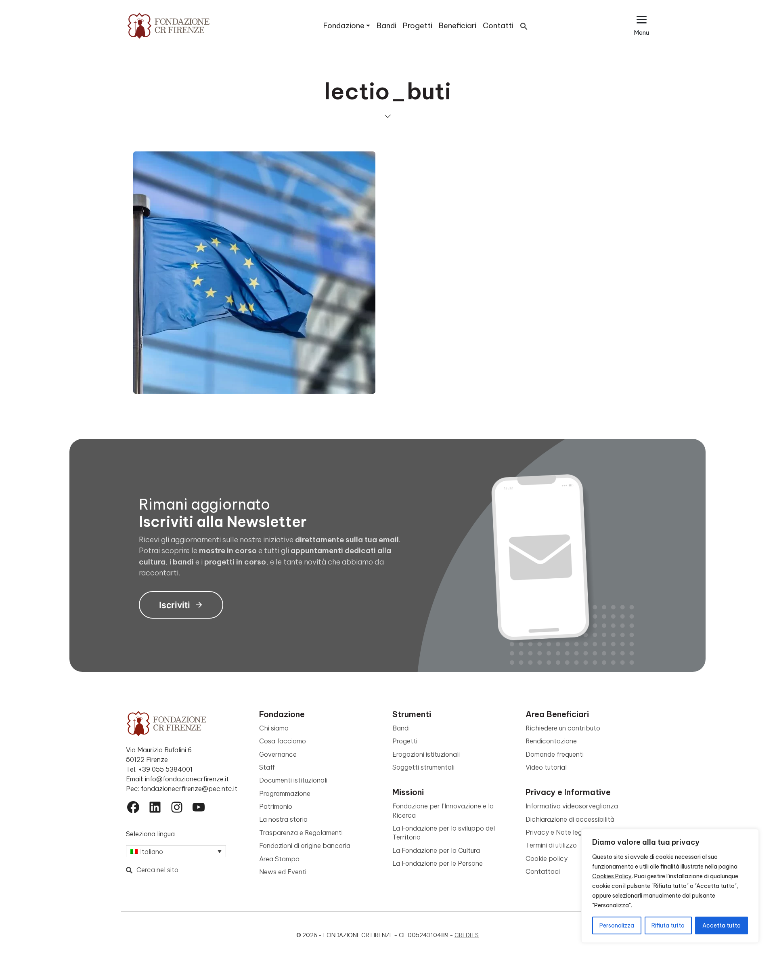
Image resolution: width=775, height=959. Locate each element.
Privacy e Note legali (557, 832)
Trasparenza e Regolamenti (301, 833)
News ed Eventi (282, 872)
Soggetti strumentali (423, 767)
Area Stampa (279, 859)
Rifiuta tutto (668, 925)
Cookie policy (547, 858)
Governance (278, 754)
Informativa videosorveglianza (572, 806)
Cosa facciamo (282, 741)
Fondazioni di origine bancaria (304, 845)
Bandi (386, 25)
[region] (670, 886)
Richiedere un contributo (563, 728)
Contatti (498, 25)
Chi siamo (274, 728)
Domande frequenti (555, 754)
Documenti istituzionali (293, 780)
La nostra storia (283, 819)
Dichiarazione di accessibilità (570, 819)
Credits (467, 935)
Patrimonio (275, 806)
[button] (524, 25)
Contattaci (543, 871)
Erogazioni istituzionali (426, 754)
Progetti (417, 25)
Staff (267, 767)
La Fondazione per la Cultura (436, 850)
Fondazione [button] (343, 25)
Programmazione (284, 793)
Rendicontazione (551, 741)
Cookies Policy (612, 876)
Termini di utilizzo (551, 845)
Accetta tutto (721, 925)
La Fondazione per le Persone (437, 863)
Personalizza (616, 925)
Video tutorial (546, 767)
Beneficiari (457, 25)
